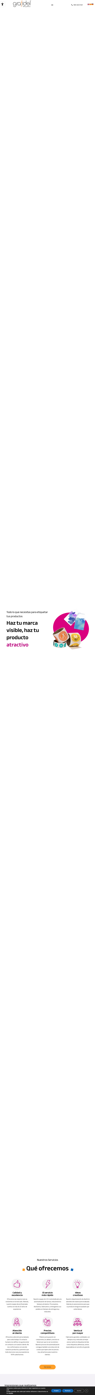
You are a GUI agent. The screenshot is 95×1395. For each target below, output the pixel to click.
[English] (88, 3)
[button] (2, 4)
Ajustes (79, 1391)
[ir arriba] (91, 1385)
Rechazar (68, 1391)
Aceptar (56, 1391)
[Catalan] (91, 3)
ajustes (11, 1393)
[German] (93, 3)
